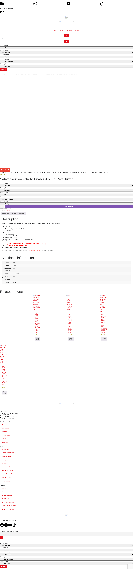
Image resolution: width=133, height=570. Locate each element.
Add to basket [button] (71, 339)
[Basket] (2, 38)
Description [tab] (5, 213)
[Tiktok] (102, 4)
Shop (54, 30)
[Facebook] (2, 4)
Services (61, 30)
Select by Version (5, 54)
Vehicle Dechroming (7, 470)
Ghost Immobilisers (7, 467)
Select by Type (4, 64)
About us (69, 30)
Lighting (4, 438)
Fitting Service (5, 449)
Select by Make (4, 45)
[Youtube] (68, 4)
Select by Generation (5, 59)
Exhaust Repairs (6, 456)
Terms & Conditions (7, 495)
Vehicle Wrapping (6, 477)
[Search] (1, 537)
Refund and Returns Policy (9, 505)
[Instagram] (35, 4)
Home (1, 75)
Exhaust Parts (5, 428)
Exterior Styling (11, 75)
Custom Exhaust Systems (9, 452)
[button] (1, 170)
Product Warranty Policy (8, 502)
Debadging (5, 459)
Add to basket (69, 206)
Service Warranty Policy (8, 509)
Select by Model (4, 50)
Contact (77, 30)
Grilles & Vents (6, 435)
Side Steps (5, 442)
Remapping (5, 463)
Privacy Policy (5, 498)
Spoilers (18, 75)
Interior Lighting (6, 481)
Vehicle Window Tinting (8, 474)
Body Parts (5, 424)
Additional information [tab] (18, 213)
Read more (37, 339)
